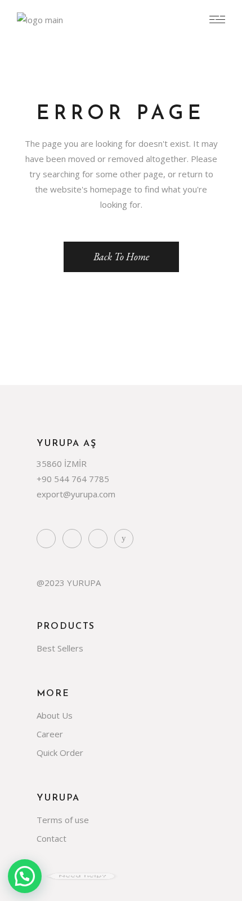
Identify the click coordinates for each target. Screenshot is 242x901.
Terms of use (63, 819)
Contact (51, 838)
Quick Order (60, 752)
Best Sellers (60, 648)
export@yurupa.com (76, 494)
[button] (25, 876)
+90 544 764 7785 (73, 478)
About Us (55, 715)
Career (50, 734)
